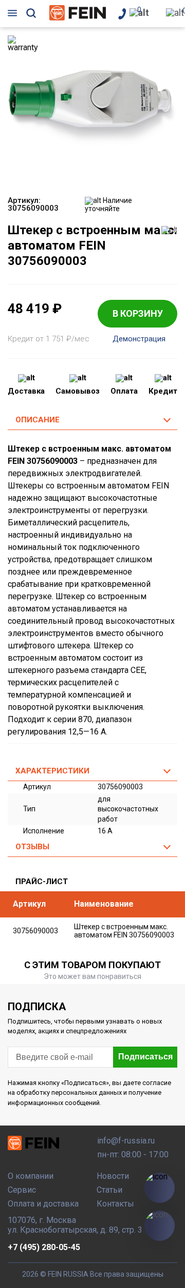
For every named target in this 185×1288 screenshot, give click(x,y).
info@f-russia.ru (126, 1141)
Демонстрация (139, 339)
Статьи (109, 1190)
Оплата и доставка (43, 1204)
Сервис (22, 1190)
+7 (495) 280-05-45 (44, 1247)
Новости (113, 1176)
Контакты (115, 1204)
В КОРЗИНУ (138, 313)
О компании (30, 1176)
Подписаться (145, 1056)
